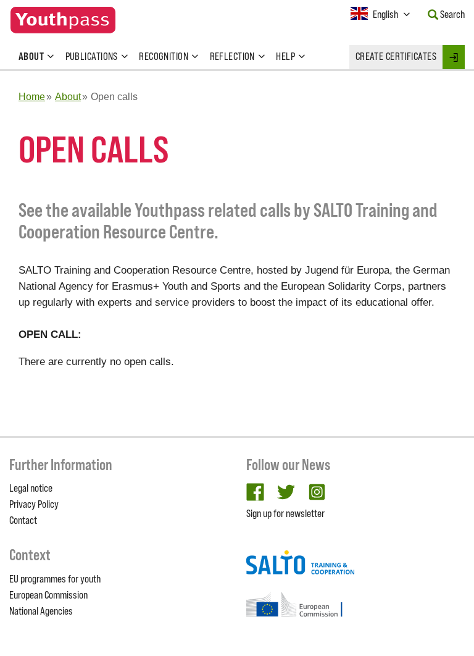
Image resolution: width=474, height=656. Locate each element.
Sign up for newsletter (285, 513)
